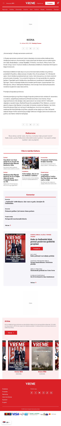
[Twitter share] (27, 48)
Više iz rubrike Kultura (30, 151)
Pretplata (50, 3)
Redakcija (5, 389)
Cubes (38, 409)
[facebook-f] (31, 393)
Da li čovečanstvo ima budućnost (42, 277)
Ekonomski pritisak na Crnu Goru (42, 270)
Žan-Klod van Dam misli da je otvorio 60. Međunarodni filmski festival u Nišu (11, 162)
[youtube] (39, 393)
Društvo (26, 9)
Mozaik (42, 9)
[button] (5, 358)
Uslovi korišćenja (7, 397)
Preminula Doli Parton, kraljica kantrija (49, 160)
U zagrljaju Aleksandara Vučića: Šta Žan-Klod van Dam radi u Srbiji (49, 177)
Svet (31, 9)
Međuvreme (22, 138)
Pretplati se (36, 248)
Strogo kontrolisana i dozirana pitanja (41, 263)
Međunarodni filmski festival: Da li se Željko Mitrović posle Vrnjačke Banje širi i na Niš (11, 178)
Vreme (25, 409)
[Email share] (30, 48)
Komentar (49, 9)
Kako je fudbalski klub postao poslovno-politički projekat (42, 241)
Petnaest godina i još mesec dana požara (19, 211)
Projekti (4, 402)
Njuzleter (4, 399)
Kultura (36, 9)
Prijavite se (40, 3)
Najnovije (5, 9)
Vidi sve (7, 225)
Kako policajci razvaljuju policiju (42, 256)
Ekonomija (19, 9)
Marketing (5, 394)
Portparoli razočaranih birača (16, 219)
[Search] (3, 3)
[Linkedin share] (37, 48)
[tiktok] (47, 393)
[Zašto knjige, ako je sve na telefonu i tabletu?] (30, 163)
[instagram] (43, 393)
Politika (12, 9)
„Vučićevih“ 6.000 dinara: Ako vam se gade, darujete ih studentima (24, 202)
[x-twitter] (35, 393)
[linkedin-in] (51, 393)
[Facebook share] (23, 48)
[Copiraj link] (34, 48)
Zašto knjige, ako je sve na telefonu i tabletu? (30, 174)
